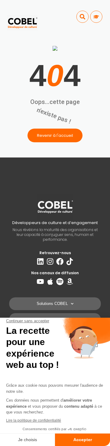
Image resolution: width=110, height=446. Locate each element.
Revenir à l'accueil (55, 135)
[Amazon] (69, 281)
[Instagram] (50, 261)
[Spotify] (60, 281)
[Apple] (50, 281)
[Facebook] (60, 261)
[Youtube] (40, 281)
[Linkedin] (40, 261)
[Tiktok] (69, 261)
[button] (82, 17)
